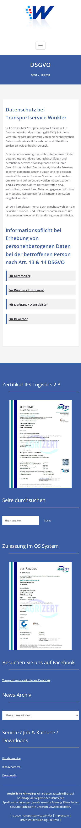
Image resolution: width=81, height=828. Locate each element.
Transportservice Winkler (36, 815)
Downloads (9, 775)
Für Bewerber (18, 319)
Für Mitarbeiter (19, 276)
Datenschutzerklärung (33, 820)
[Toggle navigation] (40, 46)
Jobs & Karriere (11, 767)
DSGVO (45, 75)
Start (34, 75)
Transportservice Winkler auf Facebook (26, 680)
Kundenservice (11, 758)
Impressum (62, 815)
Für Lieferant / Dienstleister (28, 305)
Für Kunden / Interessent (26, 290)
